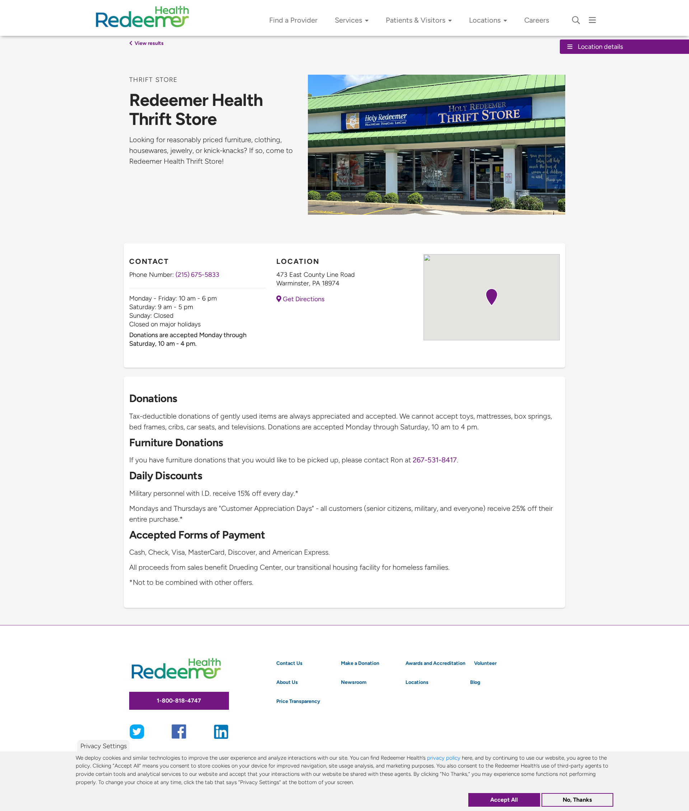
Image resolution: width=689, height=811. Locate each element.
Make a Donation (360, 663)
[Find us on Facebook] (179, 731)
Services (348, 20)
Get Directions (302, 299)
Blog (475, 682)
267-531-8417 (435, 460)
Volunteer (485, 663)
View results (148, 43)
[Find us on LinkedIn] (221, 731)
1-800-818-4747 (179, 700)
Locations (485, 20)
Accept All (504, 799)
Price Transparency (298, 701)
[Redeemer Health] (145, 18)
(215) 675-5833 (197, 274)
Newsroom (353, 682)
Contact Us (289, 663)
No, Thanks (577, 799)
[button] (492, 297)
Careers (536, 20)
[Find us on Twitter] (137, 731)
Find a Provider (293, 20)
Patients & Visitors (415, 20)
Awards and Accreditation (435, 663)
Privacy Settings (103, 746)
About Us (287, 682)
